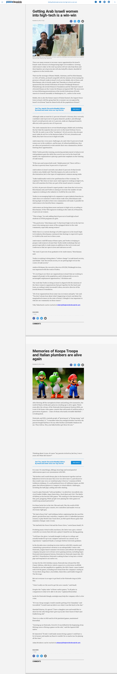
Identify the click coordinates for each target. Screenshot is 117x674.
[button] (115, 2)
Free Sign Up (76, 109)
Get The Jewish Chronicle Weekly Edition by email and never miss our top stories (50, 109)
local (35, 314)
